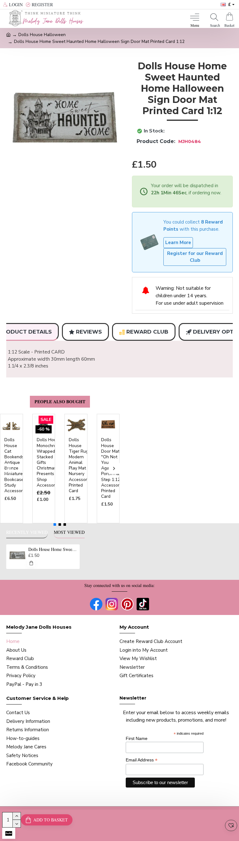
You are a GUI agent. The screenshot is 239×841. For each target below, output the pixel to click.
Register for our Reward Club (195, 257)
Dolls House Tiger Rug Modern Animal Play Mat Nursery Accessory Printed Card (79, 465)
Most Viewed (69, 532)
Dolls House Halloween (42, 35)
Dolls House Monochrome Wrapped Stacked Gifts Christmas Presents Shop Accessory (49, 462)
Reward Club (147, 332)
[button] (5, 468)
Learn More (178, 242)
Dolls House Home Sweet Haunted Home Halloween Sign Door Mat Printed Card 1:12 (53, 549)
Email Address (141, 760)
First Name (137, 738)
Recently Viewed (27, 532)
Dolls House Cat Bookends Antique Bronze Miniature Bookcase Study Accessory (14, 465)
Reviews (89, 332)
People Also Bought (60, 401)
